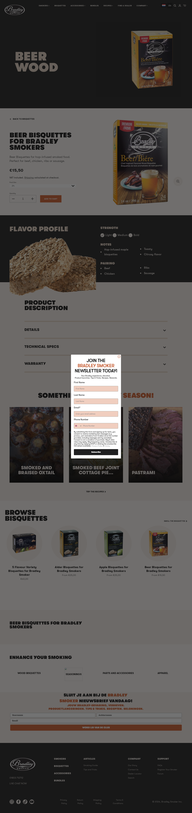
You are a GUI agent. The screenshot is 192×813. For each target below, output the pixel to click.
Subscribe (96, 452)
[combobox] (78, 426)
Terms (107, 446)
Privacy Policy (97, 446)
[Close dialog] (119, 357)
